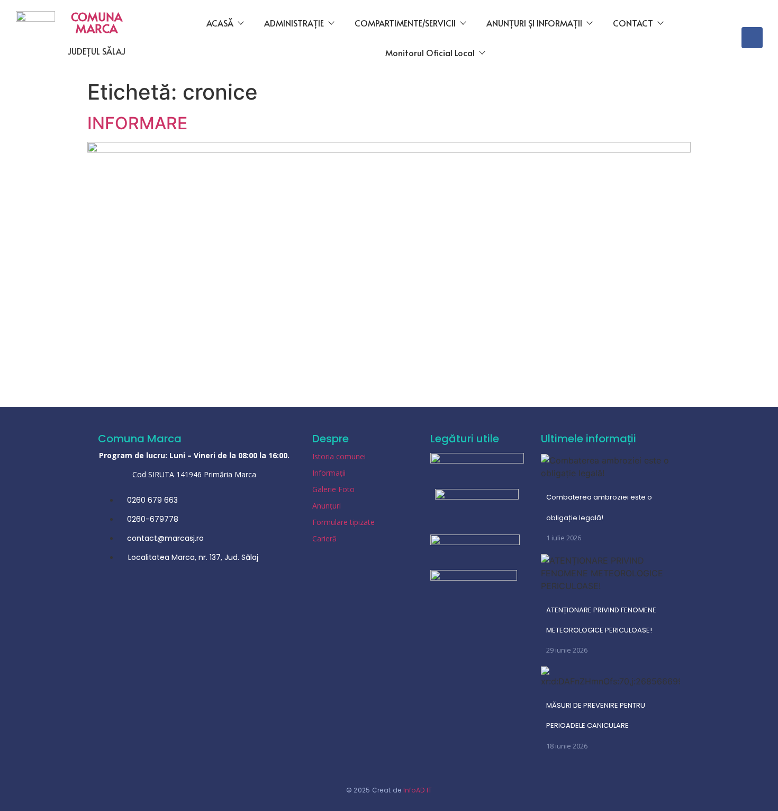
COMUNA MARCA (96, 22)
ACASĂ (219, 23)
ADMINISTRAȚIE (294, 23)
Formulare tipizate (343, 522)
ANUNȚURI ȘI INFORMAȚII (534, 23)
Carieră (324, 538)
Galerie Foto (333, 489)
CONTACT (633, 23)
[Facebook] (752, 37)
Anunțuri (326, 506)
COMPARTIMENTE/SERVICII (405, 23)
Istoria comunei (339, 456)
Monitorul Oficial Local (430, 52)
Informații (329, 473)
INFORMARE (137, 123)
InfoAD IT (417, 790)
